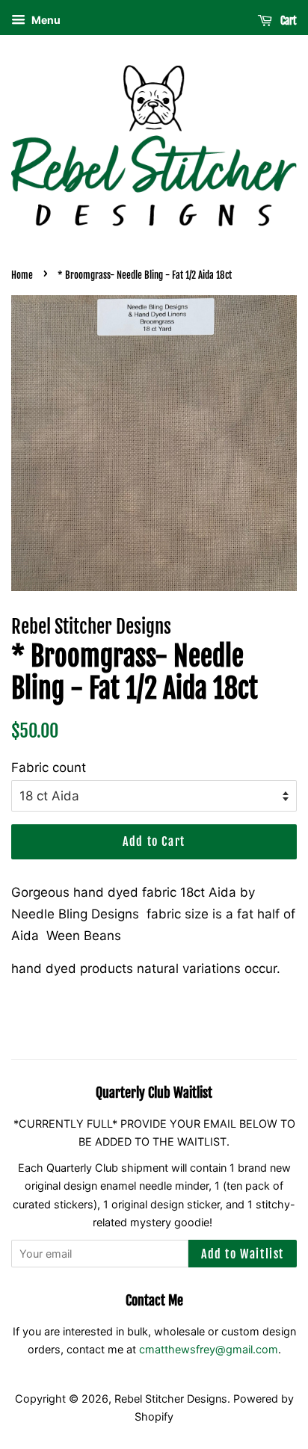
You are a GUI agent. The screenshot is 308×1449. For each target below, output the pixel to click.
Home (22, 275)
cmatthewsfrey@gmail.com (208, 1349)
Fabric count (48, 767)
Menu (45, 19)
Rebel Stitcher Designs (170, 1398)
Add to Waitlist (242, 1253)
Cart (287, 20)
